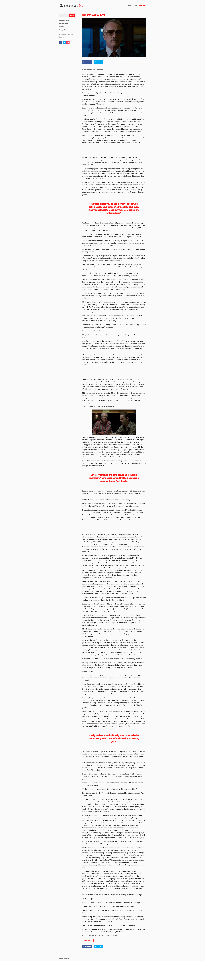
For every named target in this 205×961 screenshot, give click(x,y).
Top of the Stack (64, 20)
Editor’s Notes (63, 24)
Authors (61, 27)
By (87, 69)
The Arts (115, 936)
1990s (90, 936)
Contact (135, 5)
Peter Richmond (88, 69)
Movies (97, 936)
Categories (62, 30)
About (129, 5)
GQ (94, 69)
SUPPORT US (142, 5)
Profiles (110, 936)
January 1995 (100, 69)
